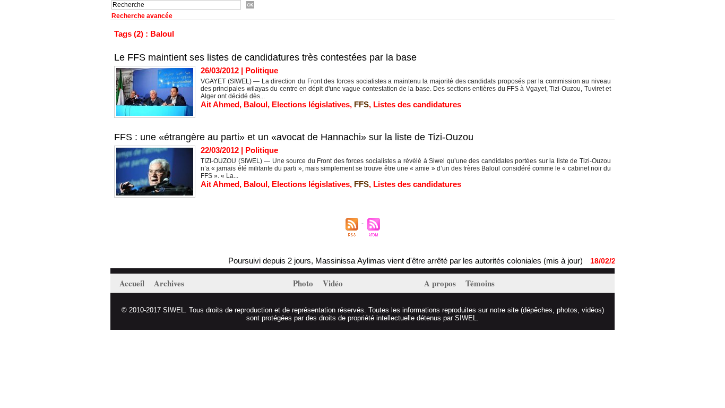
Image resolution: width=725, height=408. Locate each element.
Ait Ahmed (220, 104)
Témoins (480, 283)
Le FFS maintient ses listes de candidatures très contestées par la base (265, 57)
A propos (441, 283)
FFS (361, 104)
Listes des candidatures (417, 104)
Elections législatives (311, 104)
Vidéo (333, 283)
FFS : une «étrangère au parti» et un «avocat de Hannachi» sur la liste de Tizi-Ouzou (293, 137)
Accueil (132, 283)
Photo (304, 283)
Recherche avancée (141, 16)
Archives (169, 283)
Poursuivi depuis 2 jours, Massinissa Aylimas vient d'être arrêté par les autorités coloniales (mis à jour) (397, 260)
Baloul (255, 104)
